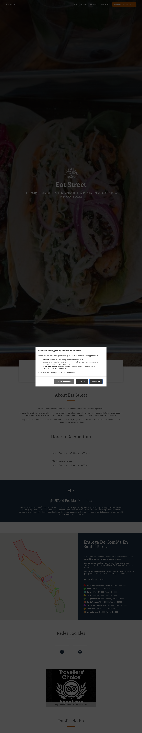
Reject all (82, 381)
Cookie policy (54, 372)
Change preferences (64, 381)
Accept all (96, 381)
